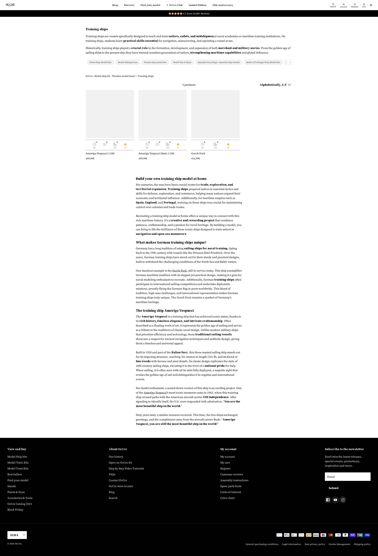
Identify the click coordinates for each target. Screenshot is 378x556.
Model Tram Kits (17, 468)
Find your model (150, 5)
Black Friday (15, 509)
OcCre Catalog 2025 (19, 504)
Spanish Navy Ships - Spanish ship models (219, 62)
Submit (334, 488)
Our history (116, 456)
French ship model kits (155, 62)
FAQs (112, 474)
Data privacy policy (315, 544)
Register (225, 468)
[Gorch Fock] (215, 114)
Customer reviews (231, 474)
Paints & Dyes (16, 492)
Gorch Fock (179, 270)
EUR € (14, 535)
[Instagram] (343, 500)
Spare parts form (230, 486)
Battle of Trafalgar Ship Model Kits (263, 62)
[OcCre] (10, 5)
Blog (112, 492)
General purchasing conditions (262, 544)
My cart (225, 462)
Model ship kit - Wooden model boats (114, 76)
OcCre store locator (121, 486)
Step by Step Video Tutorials (126, 468)
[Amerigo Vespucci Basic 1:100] (163, 114)
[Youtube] (335, 500)
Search (113, 498)
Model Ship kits (17, 456)
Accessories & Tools (19, 498)
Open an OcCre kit (120, 462)
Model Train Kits (17, 462)
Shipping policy (362, 544)
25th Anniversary (222, 5)
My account (227, 456)
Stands (11, 486)
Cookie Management (339, 544)
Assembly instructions (234, 480)
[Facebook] (328, 500)
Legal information (291, 544)
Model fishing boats (127, 62)
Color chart (227, 498)
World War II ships (182, 62)
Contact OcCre (118, 480)
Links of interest (230, 492)
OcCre (89, 76)
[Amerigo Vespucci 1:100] (110, 114)
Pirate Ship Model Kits (100, 62)
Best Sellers (14, 474)
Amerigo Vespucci (155, 392)
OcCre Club (176, 5)
